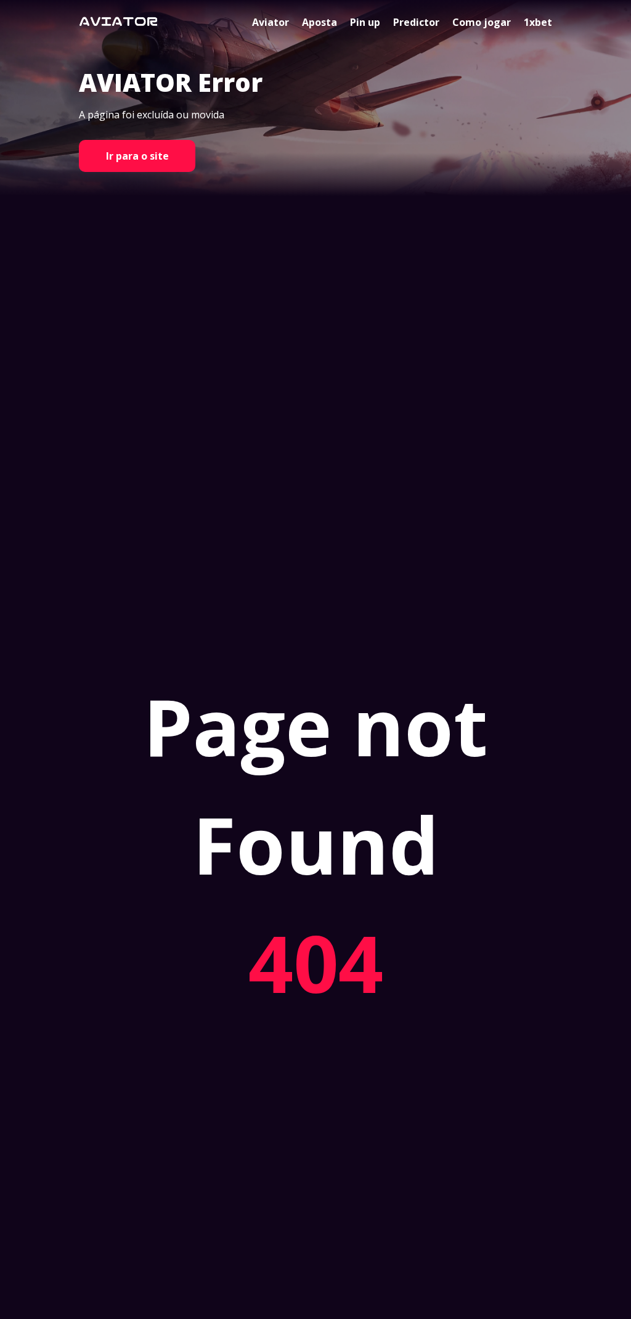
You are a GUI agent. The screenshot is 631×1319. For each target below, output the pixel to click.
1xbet (538, 22)
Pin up (365, 22)
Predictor (416, 22)
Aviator (270, 22)
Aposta (319, 22)
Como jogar (481, 22)
